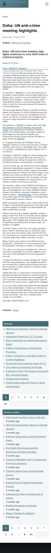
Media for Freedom (21, 43)
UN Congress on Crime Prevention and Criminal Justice (24, 127)
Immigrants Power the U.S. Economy (24, 336)
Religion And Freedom (17, 379)
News (16, 310)
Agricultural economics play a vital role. (25, 417)
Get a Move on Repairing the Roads (24, 367)
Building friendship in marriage (21, 506)
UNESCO (7, 86)
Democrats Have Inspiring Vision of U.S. (26, 363)
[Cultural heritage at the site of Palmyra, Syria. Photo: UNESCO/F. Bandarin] (25, 68)
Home (5, 16)
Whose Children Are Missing (20, 513)
